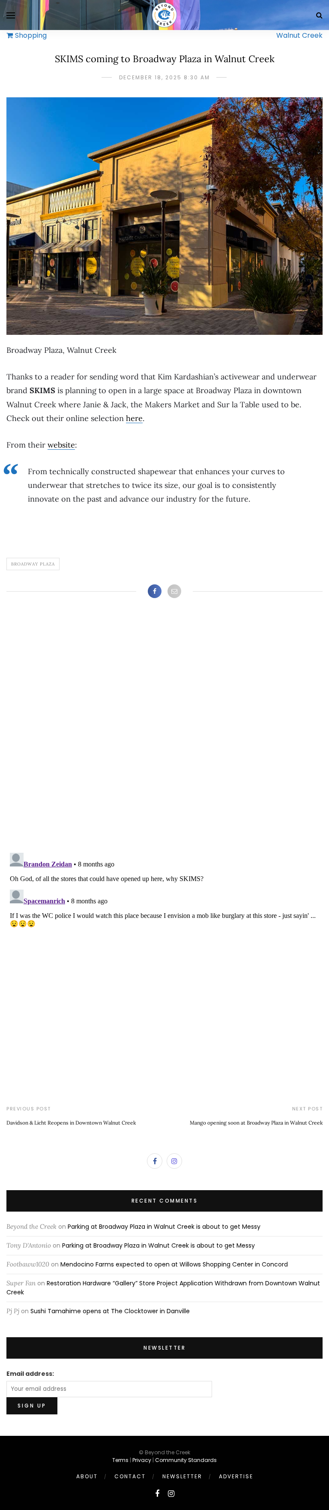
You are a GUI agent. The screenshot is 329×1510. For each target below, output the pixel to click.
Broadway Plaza (33, 564)
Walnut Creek (299, 35)
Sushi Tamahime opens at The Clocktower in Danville (110, 1311)
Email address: (30, 1373)
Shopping (31, 35)
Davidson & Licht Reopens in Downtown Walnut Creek (71, 1122)
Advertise (236, 1476)
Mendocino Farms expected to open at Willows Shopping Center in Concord (174, 1264)
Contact (130, 1476)
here (134, 418)
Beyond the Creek (31, 1226)
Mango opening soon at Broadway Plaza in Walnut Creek (256, 1122)
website (61, 445)
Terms (120, 1460)
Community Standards (186, 1460)
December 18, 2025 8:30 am (164, 77)
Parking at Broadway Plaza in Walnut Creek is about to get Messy (164, 1226)
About (87, 1476)
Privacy (141, 1460)
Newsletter (182, 1476)
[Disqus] (164, 734)
